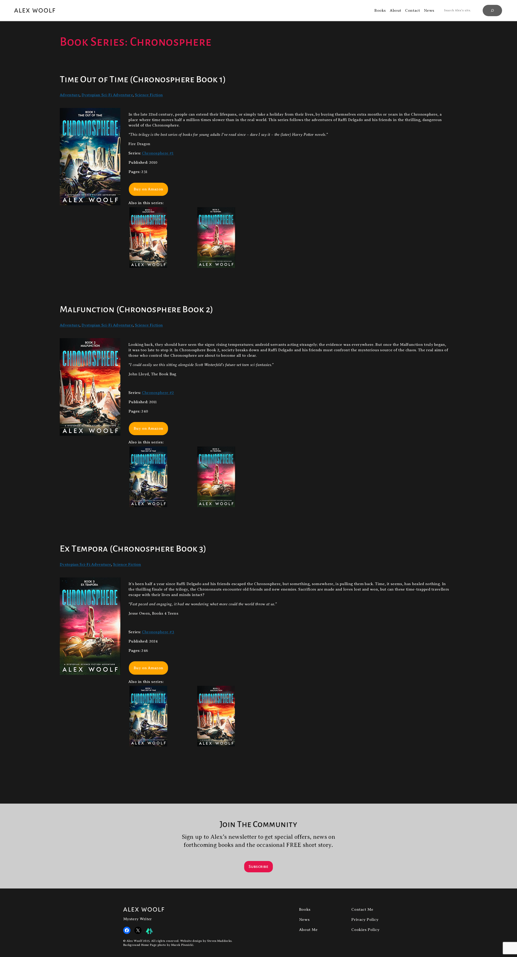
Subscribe (258, 866)
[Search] (492, 10)
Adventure (70, 95)
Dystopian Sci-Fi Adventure (107, 95)
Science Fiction (149, 95)
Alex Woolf (35, 10)
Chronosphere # (158, 153)
